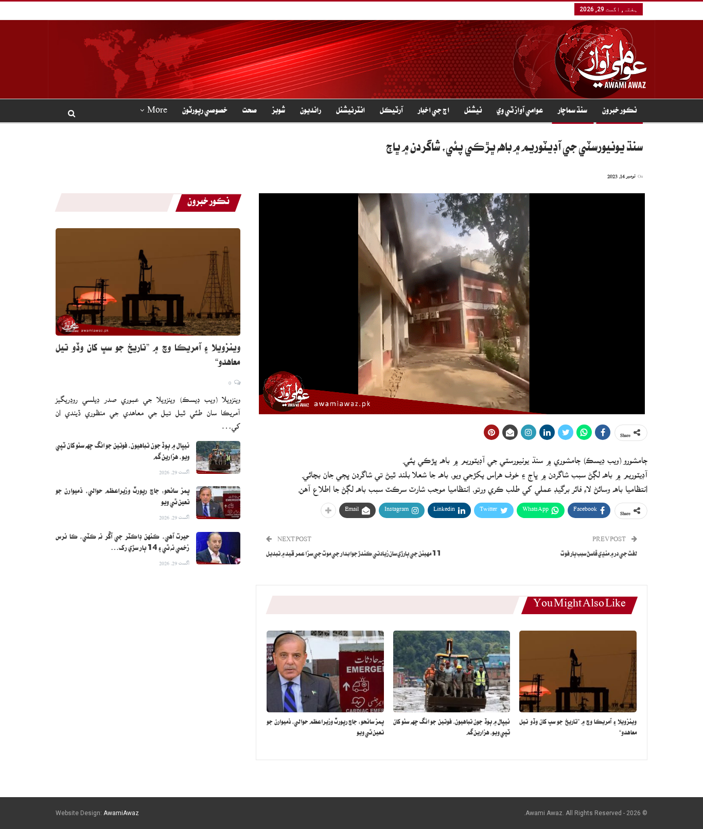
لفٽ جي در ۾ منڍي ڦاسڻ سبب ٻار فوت (598, 555)
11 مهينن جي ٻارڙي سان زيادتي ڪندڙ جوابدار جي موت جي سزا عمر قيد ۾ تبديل (353, 555)
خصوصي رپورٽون (204, 111)
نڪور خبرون (619, 111)
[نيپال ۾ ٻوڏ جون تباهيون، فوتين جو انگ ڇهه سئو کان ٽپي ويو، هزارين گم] (452, 671)
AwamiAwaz (121, 813)
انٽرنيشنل (350, 111)
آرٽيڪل (391, 111)
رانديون (310, 111)
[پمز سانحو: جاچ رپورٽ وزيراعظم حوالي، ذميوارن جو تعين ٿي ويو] (325, 671)
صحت (249, 111)
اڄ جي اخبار (433, 111)
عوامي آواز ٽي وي (520, 111)
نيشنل (473, 111)
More (157, 111)
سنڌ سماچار (572, 111)
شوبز (278, 111)
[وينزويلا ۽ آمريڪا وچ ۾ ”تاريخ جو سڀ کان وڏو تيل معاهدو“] (578, 671)
